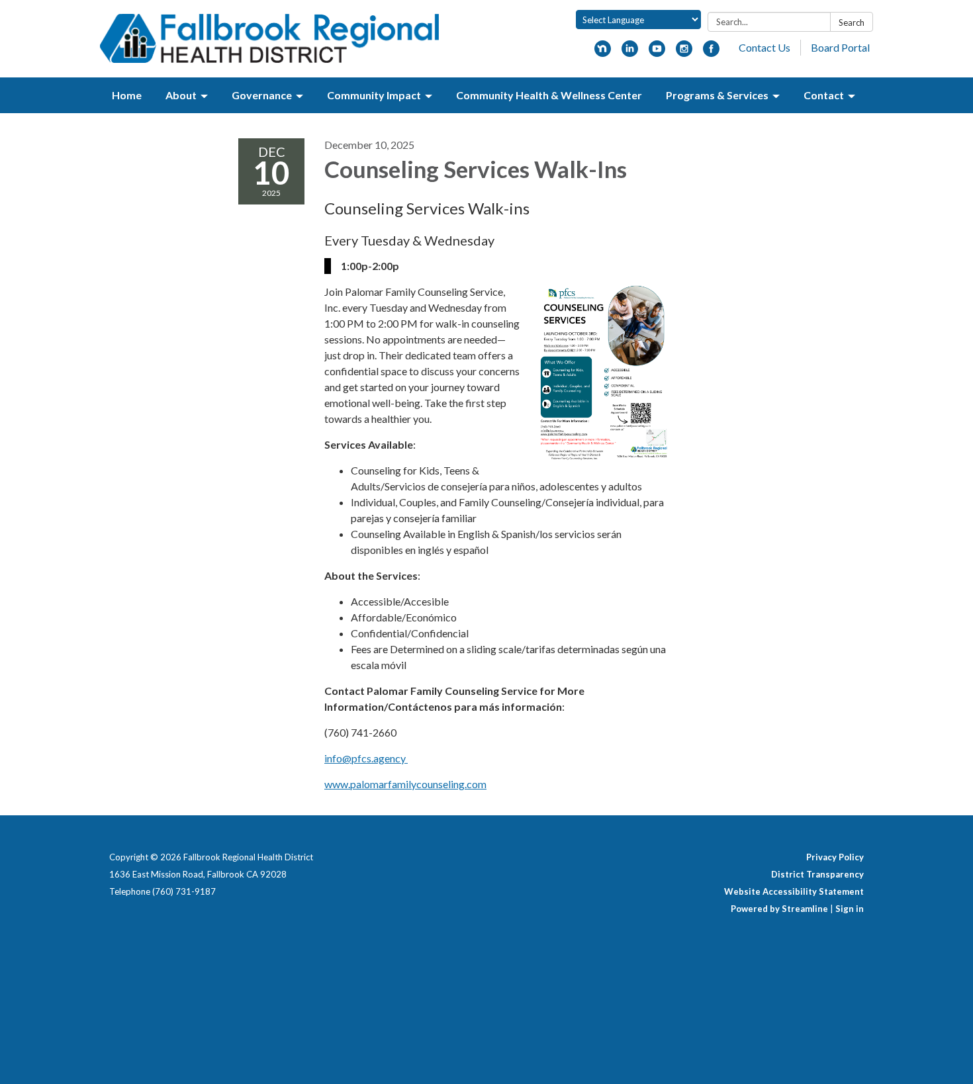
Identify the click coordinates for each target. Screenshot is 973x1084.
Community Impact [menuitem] (374, 95)
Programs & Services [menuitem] (717, 95)
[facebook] (711, 52)
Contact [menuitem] (824, 95)
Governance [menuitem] (262, 95)
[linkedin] (630, 52)
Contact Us (764, 47)
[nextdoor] (602, 52)
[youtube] (657, 52)
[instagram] (684, 52)
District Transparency (817, 874)
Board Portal (840, 47)
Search (851, 22)
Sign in (849, 908)
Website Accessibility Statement (794, 891)
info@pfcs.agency (366, 758)
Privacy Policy (835, 857)
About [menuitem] (181, 95)
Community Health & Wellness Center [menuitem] (549, 95)
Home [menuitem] (127, 95)
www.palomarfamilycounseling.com (405, 784)
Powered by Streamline (779, 908)
